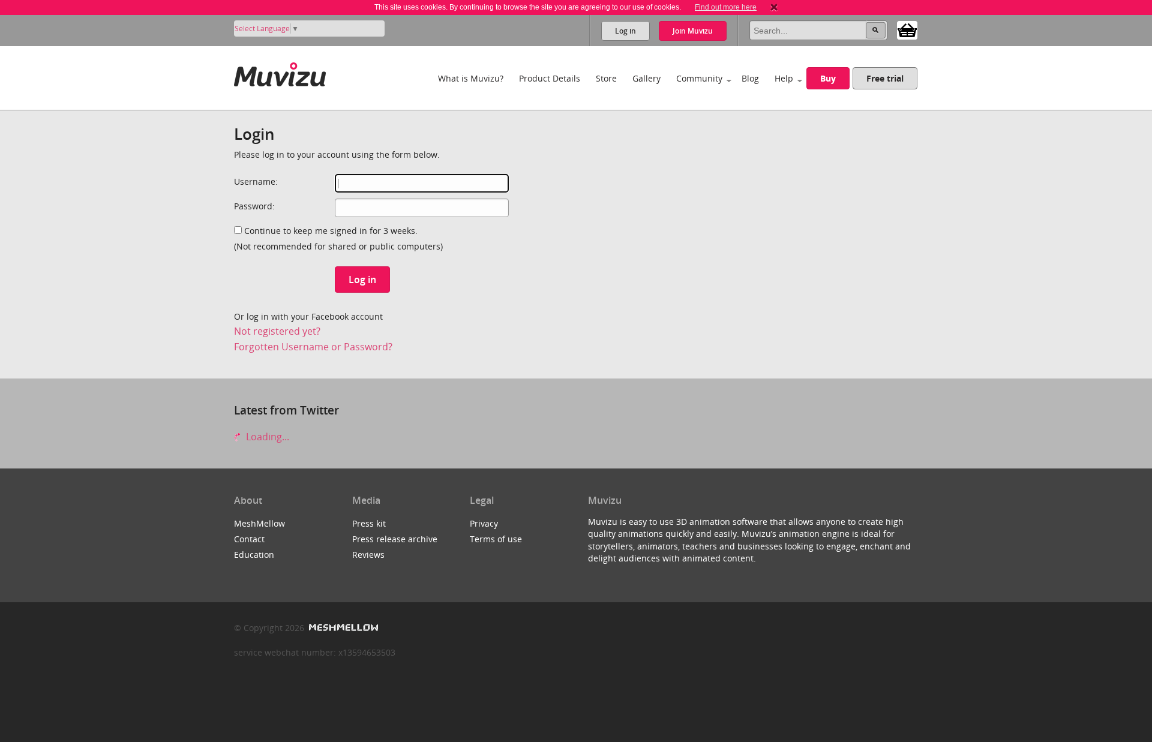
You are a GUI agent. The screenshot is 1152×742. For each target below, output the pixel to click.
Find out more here (726, 7)
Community (699, 78)
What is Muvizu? (470, 78)
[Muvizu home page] (280, 72)
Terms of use (496, 539)
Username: (256, 181)
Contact (249, 539)
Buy (828, 78)
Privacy (484, 523)
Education (254, 554)
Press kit (369, 523)
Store (606, 78)
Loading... (266, 436)
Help (784, 78)
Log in (625, 31)
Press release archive (394, 539)
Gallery (646, 78)
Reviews (368, 554)
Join (693, 31)
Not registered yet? (277, 331)
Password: (254, 206)
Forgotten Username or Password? (313, 346)
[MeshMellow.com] (342, 627)
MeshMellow (259, 523)
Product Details (549, 78)
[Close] (774, 7)
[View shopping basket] (907, 29)
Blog (750, 78)
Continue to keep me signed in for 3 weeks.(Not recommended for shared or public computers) (338, 238)
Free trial (885, 78)
